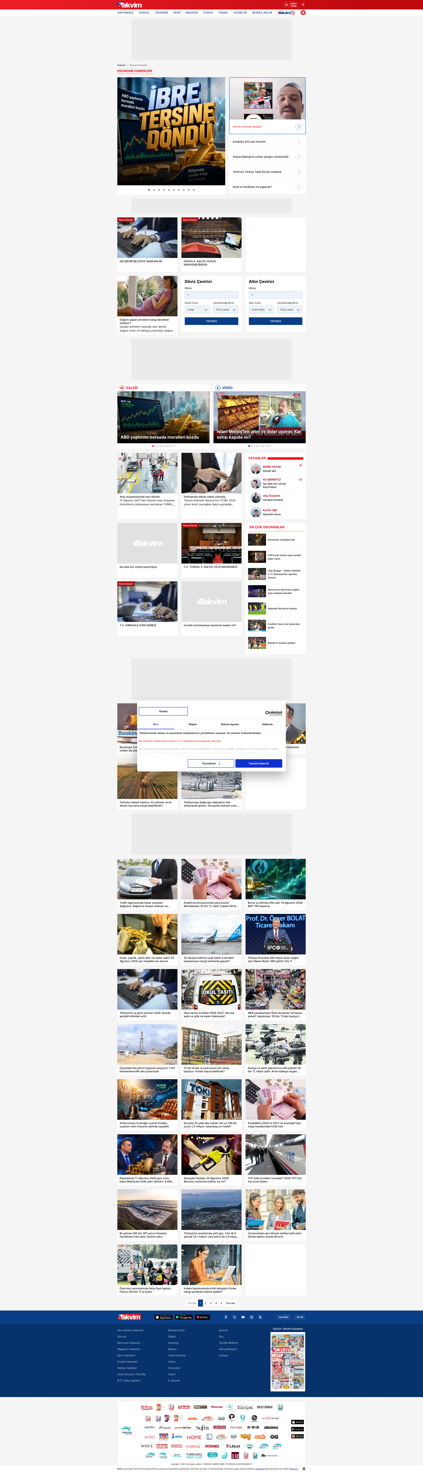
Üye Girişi (283, 1317)
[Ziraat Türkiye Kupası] (303, 12)
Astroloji (173, 1342)
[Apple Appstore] (163, 1317)
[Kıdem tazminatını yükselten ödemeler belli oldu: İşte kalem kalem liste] (189, 190)
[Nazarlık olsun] (256, 512)
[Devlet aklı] (256, 468)
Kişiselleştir (209, 763)
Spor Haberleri (126, 1355)
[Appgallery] (202, 1317)
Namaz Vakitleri (127, 1368)
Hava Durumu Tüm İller (131, 1374)
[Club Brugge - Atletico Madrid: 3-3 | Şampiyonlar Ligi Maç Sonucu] (257, 574)
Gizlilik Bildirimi (228, 1342)
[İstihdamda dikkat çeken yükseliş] (211, 473)
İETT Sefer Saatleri (128, 1380)
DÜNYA (208, 12)
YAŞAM (223, 12)
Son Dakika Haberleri (130, 1330)
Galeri (171, 1374)
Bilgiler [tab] (193, 724)
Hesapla (211, 321)
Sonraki (230, 1303)
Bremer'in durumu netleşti (281, 642)
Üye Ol (300, 1317)
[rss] (260, 1317)
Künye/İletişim (228, 1349)
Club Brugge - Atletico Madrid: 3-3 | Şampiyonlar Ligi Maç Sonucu (284, 574)
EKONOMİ (161, 12)
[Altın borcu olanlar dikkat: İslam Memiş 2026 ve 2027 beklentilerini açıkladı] (154, 190)
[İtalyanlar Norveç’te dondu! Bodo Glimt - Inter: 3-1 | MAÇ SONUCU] (257, 608)
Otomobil (174, 1368)
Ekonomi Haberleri (128, 1342)
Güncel (121, 1336)
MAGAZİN (192, 12)
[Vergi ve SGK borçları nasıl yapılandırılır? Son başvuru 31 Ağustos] (193, 190)
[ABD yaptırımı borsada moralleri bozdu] (163, 417)
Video (171, 1361)
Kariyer (223, 1355)
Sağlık (172, 1336)
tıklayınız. (293, 1469)
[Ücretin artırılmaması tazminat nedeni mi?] (211, 601)
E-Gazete (174, 1380)
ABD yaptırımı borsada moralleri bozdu (160, 437)
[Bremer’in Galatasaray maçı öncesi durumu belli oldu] (257, 643)
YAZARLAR (240, 12)
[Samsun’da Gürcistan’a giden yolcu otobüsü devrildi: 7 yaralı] (257, 591)
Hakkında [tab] (267, 724)
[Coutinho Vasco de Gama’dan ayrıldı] (257, 626)
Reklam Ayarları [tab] (230, 724)
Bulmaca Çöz (176, 1330)
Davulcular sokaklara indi (281, 539)
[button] (120, 420)
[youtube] (243, 1317)
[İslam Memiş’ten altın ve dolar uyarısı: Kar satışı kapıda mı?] (259, 417)
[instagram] (251, 1317)
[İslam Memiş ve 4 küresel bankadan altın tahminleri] (179, 190)
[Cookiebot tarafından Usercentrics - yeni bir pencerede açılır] (267, 713)
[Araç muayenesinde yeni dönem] (147, 473)
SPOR (176, 12)
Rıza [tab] (155, 724)
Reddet (163, 711)
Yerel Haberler (177, 1355)
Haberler (121, 65)
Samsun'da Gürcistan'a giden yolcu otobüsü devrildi (283, 591)
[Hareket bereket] (256, 497)
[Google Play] (184, 1317)
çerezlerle (260, 1469)
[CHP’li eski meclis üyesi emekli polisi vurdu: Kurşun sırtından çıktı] (257, 557)
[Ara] (303, 5)
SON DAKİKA (125, 12)
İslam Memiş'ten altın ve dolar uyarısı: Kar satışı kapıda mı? (259, 434)
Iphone (223, 1330)
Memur (172, 1349)
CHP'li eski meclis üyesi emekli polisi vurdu (284, 557)
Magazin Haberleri (128, 1349)
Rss (221, 1336)
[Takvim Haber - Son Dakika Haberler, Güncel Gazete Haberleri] (129, 5)
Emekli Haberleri (127, 1361)
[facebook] (226, 1317)
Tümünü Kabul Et (259, 763)
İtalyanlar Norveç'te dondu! (282, 608)
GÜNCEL (144, 12)
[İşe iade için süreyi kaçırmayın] (256, 483)
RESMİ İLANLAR (262, 12)
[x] (234, 1317)
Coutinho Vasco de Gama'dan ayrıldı (284, 626)
